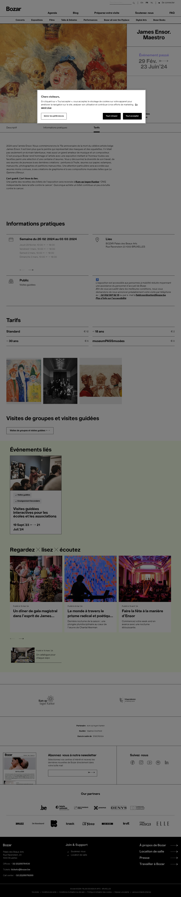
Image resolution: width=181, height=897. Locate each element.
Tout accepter (132, 116)
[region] (91, 106)
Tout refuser (112, 116)
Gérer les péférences (54, 116)
